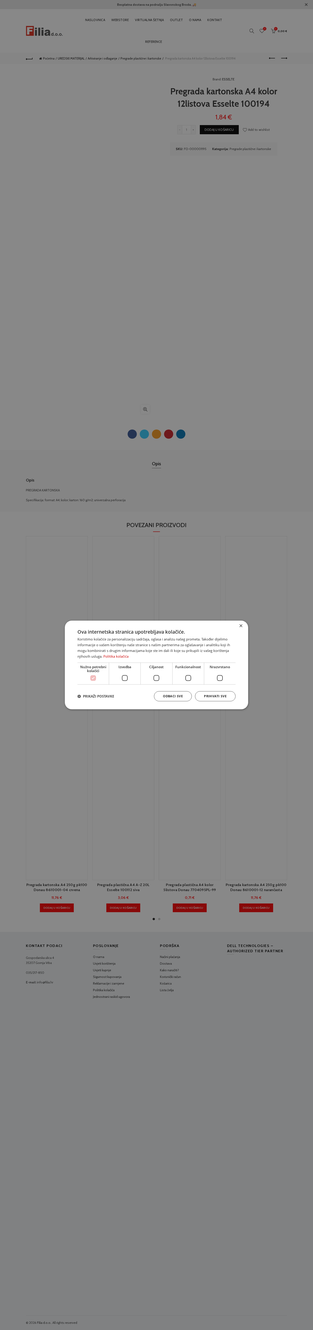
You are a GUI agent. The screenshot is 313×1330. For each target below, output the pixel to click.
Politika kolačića (116, 656)
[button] (95, 696)
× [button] (240, 626)
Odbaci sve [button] (173, 696)
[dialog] (156, 665)
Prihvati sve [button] (215, 696)
